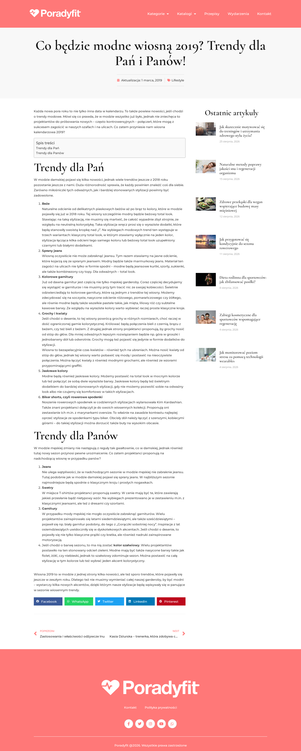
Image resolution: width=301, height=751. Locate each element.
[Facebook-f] (128, 723)
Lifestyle (178, 80)
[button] (48, 601)
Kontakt (264, 14)
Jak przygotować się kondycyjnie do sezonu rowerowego (237, 243)
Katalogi (184, 14)
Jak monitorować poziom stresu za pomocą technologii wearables (241, 356)
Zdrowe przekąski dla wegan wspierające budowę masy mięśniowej (241, 206)
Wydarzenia (238, 14)
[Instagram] (150, 723)
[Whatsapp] (172, 723)
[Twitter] (139, 723)
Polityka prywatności (161, 707)
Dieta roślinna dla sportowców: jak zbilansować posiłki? (243, 279)
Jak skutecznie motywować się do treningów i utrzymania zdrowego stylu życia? (242, 131)
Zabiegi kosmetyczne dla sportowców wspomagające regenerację (240, 319)
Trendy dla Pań (47, 148)
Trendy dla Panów (50, 153)
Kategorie (156, 14)
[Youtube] (161, 723)
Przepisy (212, 14)
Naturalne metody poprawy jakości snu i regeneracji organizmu (240, 168)
